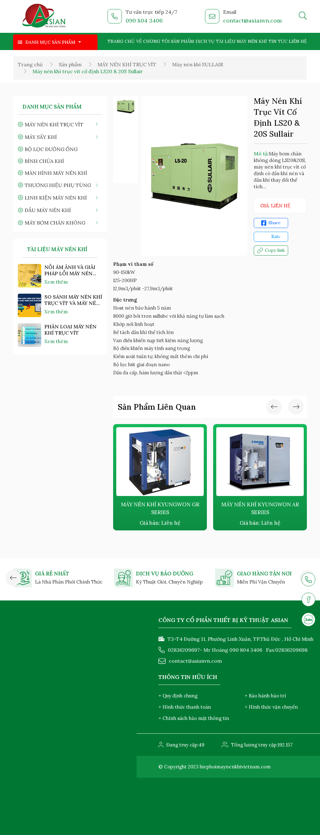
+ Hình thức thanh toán (184, 707)
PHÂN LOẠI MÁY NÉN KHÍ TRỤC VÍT (70, 329)
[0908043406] (308, 619)
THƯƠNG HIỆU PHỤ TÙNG (58, 185)
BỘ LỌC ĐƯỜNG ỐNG (51, 149)
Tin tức (278, 41)
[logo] (44, 16)
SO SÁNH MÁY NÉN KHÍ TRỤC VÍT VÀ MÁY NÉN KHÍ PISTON (73, 300)
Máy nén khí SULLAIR (197, 64)
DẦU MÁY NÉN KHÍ (48, 210)
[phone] (308, 579)
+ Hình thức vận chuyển (271, 707)
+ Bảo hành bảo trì (265, 696)
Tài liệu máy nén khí (241, 41)
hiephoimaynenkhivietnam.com (235, 767)
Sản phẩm (182, 41)
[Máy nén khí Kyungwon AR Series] (169, 461)
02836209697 (184, 650)
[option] (125, 107)
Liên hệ (298, 41)
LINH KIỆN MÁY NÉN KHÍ (56, 198)
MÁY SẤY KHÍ (41, 137)
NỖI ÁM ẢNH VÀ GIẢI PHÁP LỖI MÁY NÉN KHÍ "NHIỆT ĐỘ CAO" (70, 270)
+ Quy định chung (178, 696)
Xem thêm (56, 282)
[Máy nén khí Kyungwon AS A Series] (269, 461)
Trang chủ (121, 41)
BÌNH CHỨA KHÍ (44, 161)
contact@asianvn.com (252, 20)
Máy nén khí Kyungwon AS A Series (269, 508)
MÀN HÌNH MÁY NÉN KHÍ (56, 173)
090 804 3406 (144, 20)
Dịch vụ (205, 41)
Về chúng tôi (153, 41)
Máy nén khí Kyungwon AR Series (169, 508)
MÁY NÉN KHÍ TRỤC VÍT (127, 64)
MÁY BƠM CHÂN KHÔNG (55, 223)
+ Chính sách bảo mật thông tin (193, 718)
